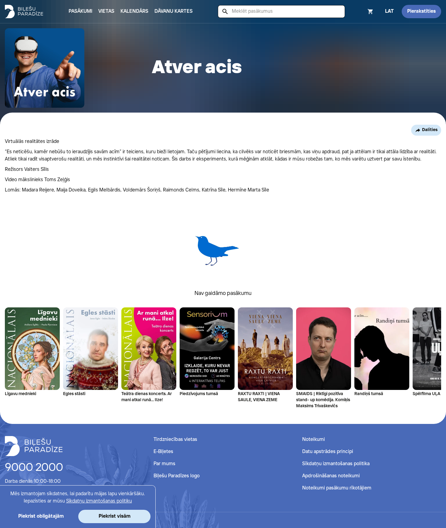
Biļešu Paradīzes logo (177, 476)
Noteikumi (313, 439)
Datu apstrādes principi (327, 451)
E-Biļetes (163, 451)
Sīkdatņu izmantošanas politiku (99, 501)
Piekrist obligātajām (41, 516)
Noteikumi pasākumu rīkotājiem (336, 488)
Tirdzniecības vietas (175, 439)
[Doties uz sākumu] (34, 446)
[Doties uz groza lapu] (362, 11)
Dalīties (430, 130)
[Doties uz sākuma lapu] (24, 11)
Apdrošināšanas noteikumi (331, 476)
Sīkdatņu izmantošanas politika (336, 464)
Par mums (164, 464)
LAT (389, 11)
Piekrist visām (114, 516)
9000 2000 (34, 467)
